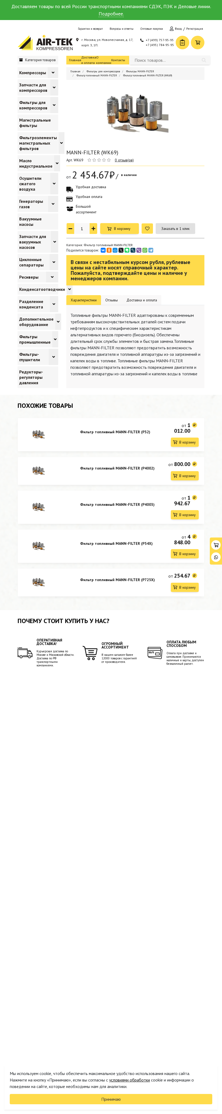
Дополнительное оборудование (36, 321)
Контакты (118, 60)
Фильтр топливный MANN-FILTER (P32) (115, 431)
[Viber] (138, 250)
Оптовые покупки (151, 29)
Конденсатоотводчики (42, 289)
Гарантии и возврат (90, 29)
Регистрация (194, 29)
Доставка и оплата (88, 60)
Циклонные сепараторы (31, 262)
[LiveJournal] (132, 250)
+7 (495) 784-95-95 (160, 45)
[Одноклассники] (109, 250)
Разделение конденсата (31, 304)
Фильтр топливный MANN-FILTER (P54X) (116, 543)
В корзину (122, 228)
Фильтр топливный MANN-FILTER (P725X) (117, 579)
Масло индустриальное (36, 163)
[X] (121, 250)
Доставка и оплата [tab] (141, 300)
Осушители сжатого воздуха (30, 183)
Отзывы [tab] (111, 300)
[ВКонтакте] (103, 250)
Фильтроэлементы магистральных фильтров (38, 143)
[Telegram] (150, 250)
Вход (178, 29)
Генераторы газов (31, 203)
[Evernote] (127, 250)
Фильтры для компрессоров (33, 105)
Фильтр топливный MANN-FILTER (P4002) (117, 468)
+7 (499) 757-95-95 (160, 40)
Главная (75, 60)
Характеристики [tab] (84, 300)
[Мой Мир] (115, 250)
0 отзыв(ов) (124, 160)
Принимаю (111, 1099)
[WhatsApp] (144, 250)
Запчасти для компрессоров (33, 87)
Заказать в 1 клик (175, 228)
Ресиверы (28, 277)
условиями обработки (129, 1080)
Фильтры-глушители (29, 356)
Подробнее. (111, 14)
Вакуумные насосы (30, 221)
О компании (103, 60)
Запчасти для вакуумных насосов (32, 242)
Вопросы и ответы (121, 29)
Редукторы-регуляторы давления (31, 377)
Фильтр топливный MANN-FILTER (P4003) (117, 504)
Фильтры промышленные (35, 339)
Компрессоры (32, 72)
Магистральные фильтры (35, 122)
